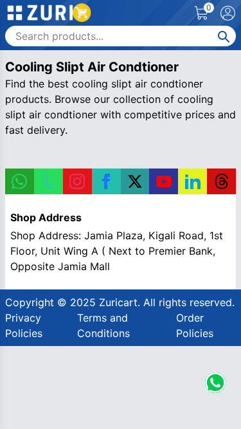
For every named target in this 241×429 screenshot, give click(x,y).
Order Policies (194, 325)
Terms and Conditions (103, 325)
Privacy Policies (23, 325)
